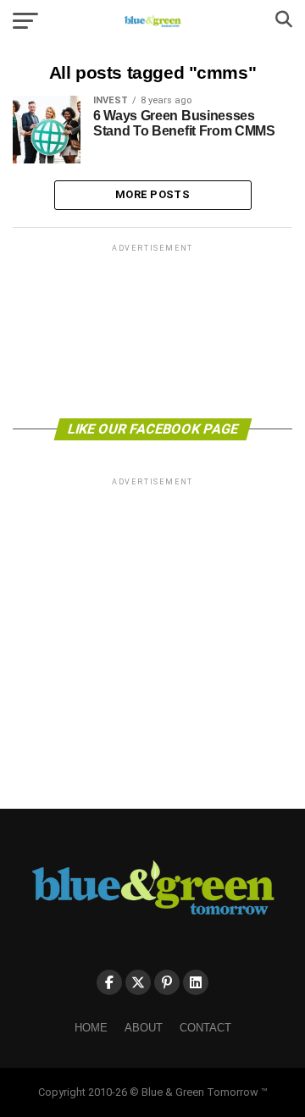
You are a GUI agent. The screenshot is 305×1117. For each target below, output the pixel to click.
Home (91, 1027)
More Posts (152, 194)
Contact (205, 1027)
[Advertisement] (152, 330)
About (144, 1027)
